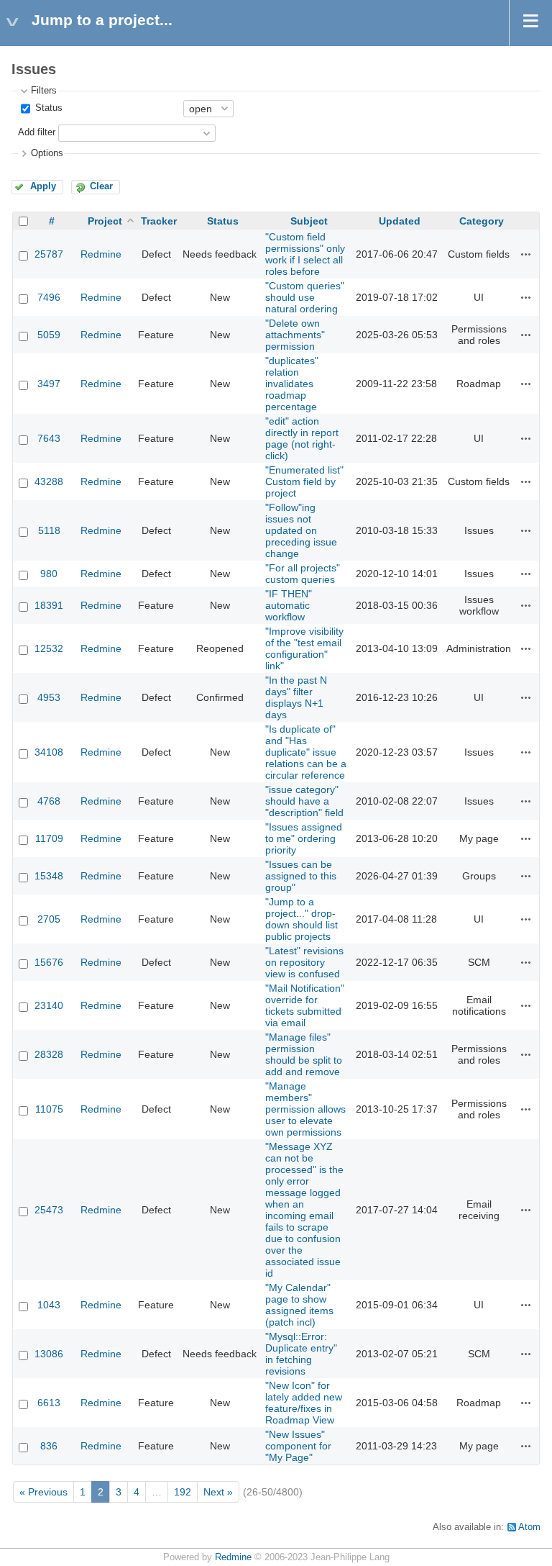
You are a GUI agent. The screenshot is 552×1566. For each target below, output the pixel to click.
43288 (48, 481)
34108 (48, 752)
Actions (526, 254)
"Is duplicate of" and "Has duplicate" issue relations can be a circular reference (305, 752)
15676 (48, 962)
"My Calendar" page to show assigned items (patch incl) (299, 1305)
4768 (48, 801)
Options (47, 153)
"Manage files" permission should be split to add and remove (303, 1054)
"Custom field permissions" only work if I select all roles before (305, 254)
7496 (48, 297)
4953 (48, 697)
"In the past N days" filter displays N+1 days (296, 697)
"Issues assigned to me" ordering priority (303, 838)
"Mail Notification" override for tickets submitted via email (304, 1005)
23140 (48, 1005)
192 (182, 1492)
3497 (48, 383)
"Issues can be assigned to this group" (300, 876)
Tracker (159, 221)
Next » (218, 1492)
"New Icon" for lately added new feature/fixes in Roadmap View (303, 1403)
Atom (529, 1527)
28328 (48, 1054)
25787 (48, 254)
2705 (48, 919)
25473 (48, 1210)
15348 (48, 876)
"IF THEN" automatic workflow (288, 605)
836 (49, 1446)
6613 (48, 1402)
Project (105, 221)
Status (47, 108)
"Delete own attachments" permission (295, 334)
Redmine (100, 254)
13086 (48, 1353)
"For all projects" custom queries (302, 573)
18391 (48, 605)
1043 (48, 1305)
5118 (49, 530)
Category (481, 221)
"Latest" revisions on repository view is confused (304, 962)
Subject (309, 221)
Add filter (36, 132)
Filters (44, 91)
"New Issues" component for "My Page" (298, 1446)
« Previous (43, 1492)
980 (49, 573)
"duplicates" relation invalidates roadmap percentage (291, 383)
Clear (101, 186)
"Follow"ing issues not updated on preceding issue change (301, 530)
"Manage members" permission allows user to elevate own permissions (305, 1109)
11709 (49, 838)
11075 (49, 1109)
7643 (48, 438)
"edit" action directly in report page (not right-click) (302, 438)
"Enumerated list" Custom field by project (304, 481)
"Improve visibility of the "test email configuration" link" (304, 648)
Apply (43, 186)
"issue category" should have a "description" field (304, 801)
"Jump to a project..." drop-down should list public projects (301, 919)
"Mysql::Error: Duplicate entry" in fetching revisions (301, 1354)
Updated (399, 221)
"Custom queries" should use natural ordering (304, 297)
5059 (48, 334)
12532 (48, 648)
